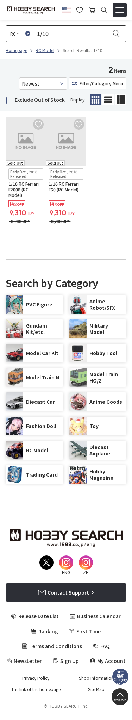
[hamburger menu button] (120, 10)
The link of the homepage (36, 689)
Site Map (96, 689)
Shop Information (96, 678)
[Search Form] (104, 10)
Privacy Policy (35, 678)
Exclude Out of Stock (40, 100)
